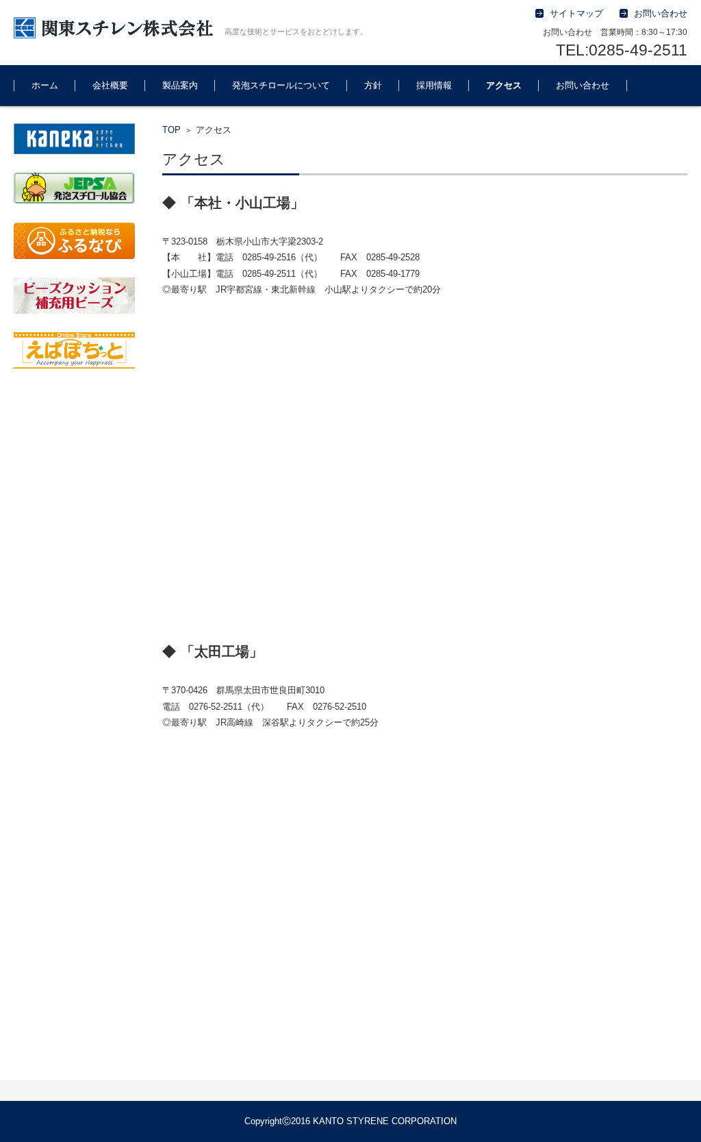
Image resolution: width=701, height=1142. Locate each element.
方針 (373, 85)
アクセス (504, 85)
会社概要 (110, 85)
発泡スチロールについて (281, 85)
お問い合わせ (582, 85)
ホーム (44, 85)
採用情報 (434, 85)
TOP (171, 130)
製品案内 (180, 85)
